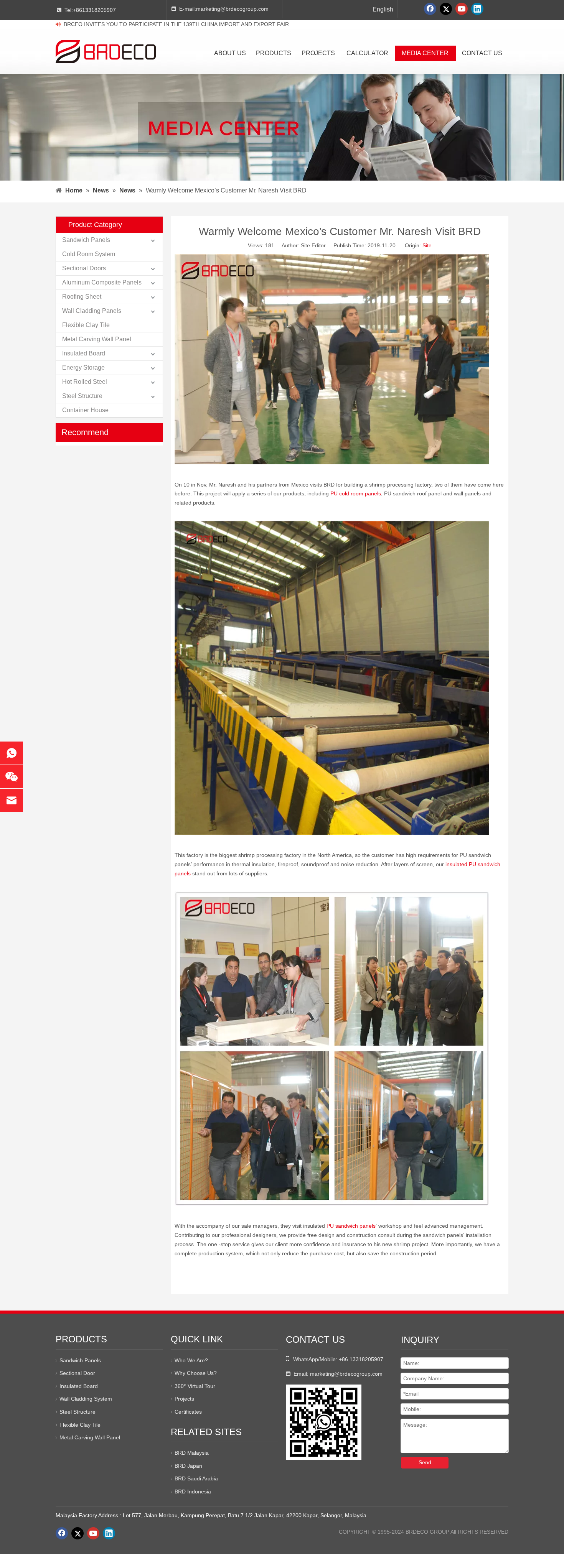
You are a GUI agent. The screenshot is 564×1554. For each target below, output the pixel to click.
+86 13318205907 (361, 1359)
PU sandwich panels (351, 1226)
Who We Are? (191, 1360)
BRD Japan (188, 1466)
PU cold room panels (355, 493)
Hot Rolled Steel (84, 381)
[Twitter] (446, 9)
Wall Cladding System (85, 1399)
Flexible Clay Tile (86, 325)
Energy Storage (83, 367)
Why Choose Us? (196, 1373)
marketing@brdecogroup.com (232, 9)
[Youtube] (461, 9)
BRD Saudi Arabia (196, 1478)
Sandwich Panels (86, 240)
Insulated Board (83, 353)
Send (425, 1462)
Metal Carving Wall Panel (96, 339)
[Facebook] (430, 9)
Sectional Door (77, 1373)
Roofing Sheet (81, 296)
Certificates (188, 1412)
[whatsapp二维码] (323, 1422)
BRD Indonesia (193, 1491)
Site (427, 245)
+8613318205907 (94, 10)
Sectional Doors (84, 268)
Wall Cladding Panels (91, 311)
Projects (184, 1399)
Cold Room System (88, 254)
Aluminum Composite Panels (102, 282)
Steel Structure (82, 396)
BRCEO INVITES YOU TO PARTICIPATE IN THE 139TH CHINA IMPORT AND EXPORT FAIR (176, 24)
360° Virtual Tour (195, 1386)
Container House (85, 410)
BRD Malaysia (192, 1453)
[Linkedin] (477, 9)
